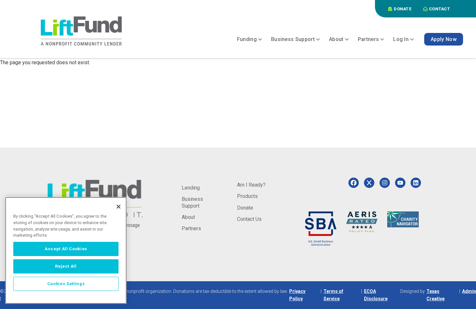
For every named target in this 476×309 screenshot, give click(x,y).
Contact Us (249, 219)
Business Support (192, 202)
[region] (66, 250)
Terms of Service (333, 295)
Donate (245, 208)
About (188, 217)
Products (247, 196)
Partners (191, 228)
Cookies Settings (66, 283)
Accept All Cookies (66, 248)
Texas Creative (435, 295)
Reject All (66, 266)
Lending (191, 188)
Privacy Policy (297, 295)
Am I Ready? (251, 185)
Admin (469, 291)
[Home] (81, 31)
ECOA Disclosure (376, 295)
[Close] (118, 207)
